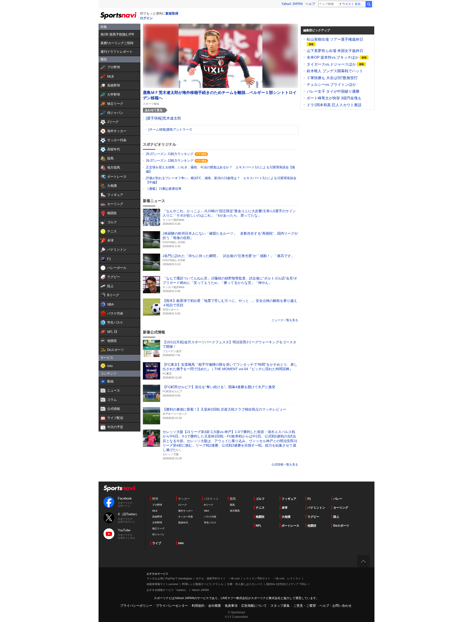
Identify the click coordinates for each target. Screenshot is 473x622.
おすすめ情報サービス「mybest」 (167, 589)
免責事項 (231, 605)
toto (181, 543)
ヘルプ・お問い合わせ (336, 605)
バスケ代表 (210, 516)
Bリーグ (208, 504)
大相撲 (286, 516)
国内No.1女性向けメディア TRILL (286, 584)
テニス (260, 507)
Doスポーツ (341, 525)
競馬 (232, 504)
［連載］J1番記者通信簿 (163, 188)
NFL (258, 525)
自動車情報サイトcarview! (162, 584)
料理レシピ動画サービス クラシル (202, 584)
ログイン (146, 18)
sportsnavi (119, 488)
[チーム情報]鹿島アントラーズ (170, 129)
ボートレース (290, 525)
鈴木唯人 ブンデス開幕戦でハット (335, 71)
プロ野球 (157, 504)
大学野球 (157, 522)
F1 (309, 499)
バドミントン (316, 507)
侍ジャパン (158, 534)
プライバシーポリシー (136, 605)
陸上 (336, 516)
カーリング (340, 507)
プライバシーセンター (172, 605)
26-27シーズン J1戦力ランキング (169, 154)
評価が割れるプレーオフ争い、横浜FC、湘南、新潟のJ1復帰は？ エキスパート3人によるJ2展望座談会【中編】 (221, 180)
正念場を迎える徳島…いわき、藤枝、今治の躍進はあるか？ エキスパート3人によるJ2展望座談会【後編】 (220, 169)
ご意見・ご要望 (304, 605)
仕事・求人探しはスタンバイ (244, 584)
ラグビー (313, 516)
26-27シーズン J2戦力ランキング (169, 160)
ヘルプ (310, 4)
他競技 (311, 525)
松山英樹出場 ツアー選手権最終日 (335, 39)
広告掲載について (254, 605)
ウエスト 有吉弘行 (353, 4)
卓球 (284, 507)
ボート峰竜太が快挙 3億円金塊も (334, 98)
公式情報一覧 (280, 464)
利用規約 (198, 605)
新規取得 (172, 13)
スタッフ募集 (280, 605)
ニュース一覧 (280, 320)
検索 (369, 4)
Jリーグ (182, 504)
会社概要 (214, 605)
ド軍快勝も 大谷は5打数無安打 (332, 78)
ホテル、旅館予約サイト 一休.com (218, 578)
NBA (206, 510)
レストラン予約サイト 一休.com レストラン (272, 578)
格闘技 (260, 516)
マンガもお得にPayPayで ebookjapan (169, 578)
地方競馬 (235, 510)
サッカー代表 (185, 516)
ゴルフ (260, 499)
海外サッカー (185, 510)
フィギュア (289, 499)
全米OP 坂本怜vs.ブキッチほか (333, 57)
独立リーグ (158, 528)
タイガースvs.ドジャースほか (332, 64)
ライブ (156, 543)
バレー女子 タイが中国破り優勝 (333, 91)
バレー (337, 499)
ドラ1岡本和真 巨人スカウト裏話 (334, 105)
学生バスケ (210, 522)
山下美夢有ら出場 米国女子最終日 (335, 51)
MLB (154, 510)
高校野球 (157, 516)
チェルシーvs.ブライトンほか (331, 84)
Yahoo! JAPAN (292, 4)
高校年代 (183, 522)
